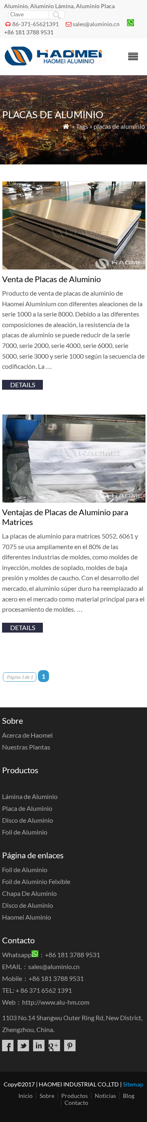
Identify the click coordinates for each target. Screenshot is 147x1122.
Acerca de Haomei (27, 735)
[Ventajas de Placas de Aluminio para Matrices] (74, 500)
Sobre (47, 1095)
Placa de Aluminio (27, 808)
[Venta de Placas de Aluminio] (74, 267)
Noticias (105, 1095)
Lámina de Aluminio (30, 796)
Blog (128, 1095)
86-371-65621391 (35, 23)
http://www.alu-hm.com (55, 1002)
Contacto (76, 1102)
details (22, 384)
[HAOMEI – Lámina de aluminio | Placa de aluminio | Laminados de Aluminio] (56, 63)
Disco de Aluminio (27, 820)
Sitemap (133, 1084)
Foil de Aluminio (24, 832)
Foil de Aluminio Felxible (36, 881)
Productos (74, 1095)
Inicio (25, 1095)
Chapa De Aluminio (29, 893)
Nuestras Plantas (26, 747)
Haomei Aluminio (26, 917)
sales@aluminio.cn (96, 23)
